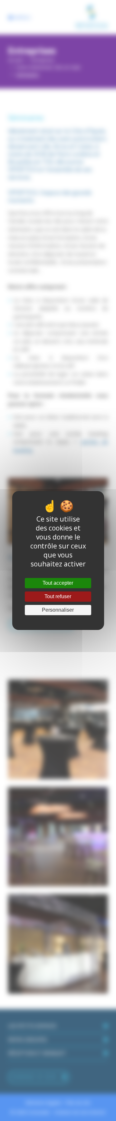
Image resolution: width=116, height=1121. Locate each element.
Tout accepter (58, 583)
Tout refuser (57, 596)
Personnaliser (58, 610)
